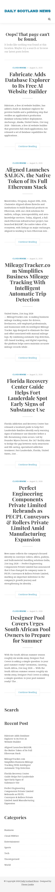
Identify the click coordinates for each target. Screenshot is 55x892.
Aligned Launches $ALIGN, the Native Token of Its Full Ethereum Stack (28, 178)
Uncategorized (11, 859)
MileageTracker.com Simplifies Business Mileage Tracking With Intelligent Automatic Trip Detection (27, 282)
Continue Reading (27, 146)
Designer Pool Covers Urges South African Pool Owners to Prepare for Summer (27, 629)
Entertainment (11, 842)
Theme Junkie (27, 884)
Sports (7, 847)
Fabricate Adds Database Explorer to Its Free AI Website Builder (27, 83)
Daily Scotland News (29, 881)
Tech (6, 853)
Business (9, 830)
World (7, 865)
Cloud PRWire (19, 68)
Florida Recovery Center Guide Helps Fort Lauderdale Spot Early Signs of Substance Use (27, 395)
